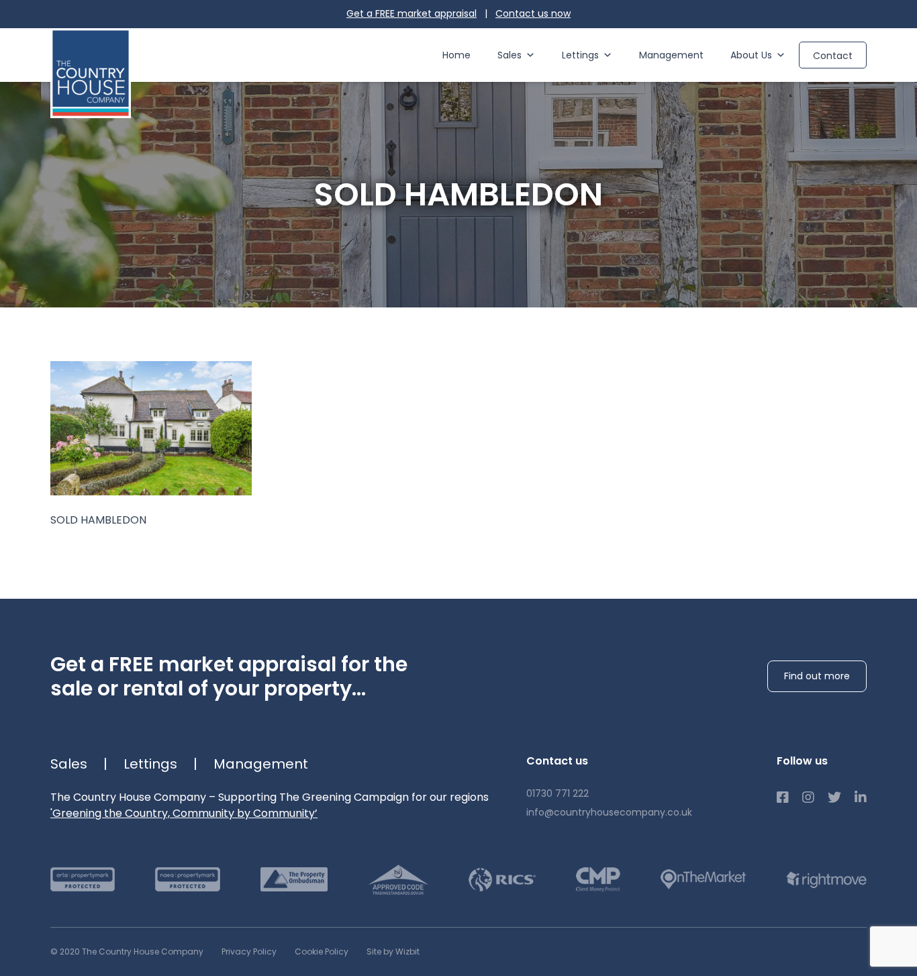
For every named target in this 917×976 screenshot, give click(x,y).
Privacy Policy (249, 951)
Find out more (817, 676)
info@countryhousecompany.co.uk (609, 812)
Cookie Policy (321, 951)
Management (671, 55)
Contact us (533, 13)
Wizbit (407, 951)
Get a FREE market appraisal (411, 13)
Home (456, 55)
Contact (833, 55)
